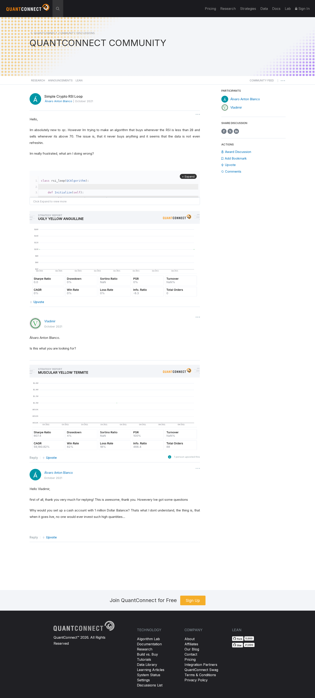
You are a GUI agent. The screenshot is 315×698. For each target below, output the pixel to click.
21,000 (249, 644)
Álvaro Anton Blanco (58, 472)
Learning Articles (150, 670)
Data (264, 8)
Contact (190, 654)
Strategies (248, 8)
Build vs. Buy (147, 654)
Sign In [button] (303, 8)
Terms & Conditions (200, 675)
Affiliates (191, 644)
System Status (148, 675)
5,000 (249, 638)
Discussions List (149, 685)
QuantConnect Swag (201, 670)
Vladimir (50, 321)
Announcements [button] (60, 80)
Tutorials (144, 659)
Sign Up (193, 600)
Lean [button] (79, 80)
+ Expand (188, 176)
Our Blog (191, 649)
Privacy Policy (196, 680)
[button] (261, 81)
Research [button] (38, 80)
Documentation (149, 644)
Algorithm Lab (148, 639)
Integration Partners (200, 664)
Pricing (210, 8)
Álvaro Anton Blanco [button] (58, 101)
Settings (143, 680)
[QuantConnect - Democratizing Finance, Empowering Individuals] (27, 9)
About (189, 639)
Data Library (147, 664)
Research (228, 8)
